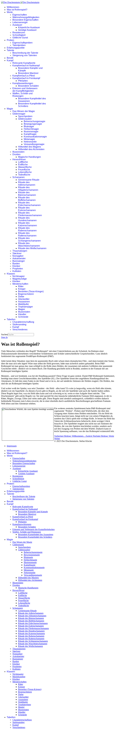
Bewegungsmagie (33, 124)
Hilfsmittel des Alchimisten (31, 149)
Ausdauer (17, 25)
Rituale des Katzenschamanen (27, 224)
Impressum (12, 446)
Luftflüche (23, 162)
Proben (10, 40)
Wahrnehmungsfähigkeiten (25, 17)
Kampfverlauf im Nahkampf (26, 65)
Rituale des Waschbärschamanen (29, 244)
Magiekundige (19, 279)
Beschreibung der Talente (25, 53)
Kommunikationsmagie (35, 136)
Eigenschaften (19, 15)
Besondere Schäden (28, 86)
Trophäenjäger (25, 306)
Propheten (17, 268)
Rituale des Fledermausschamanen (30, 214)
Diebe (21, 296)
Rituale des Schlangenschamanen (29, 239)
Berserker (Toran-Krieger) (31, 291)
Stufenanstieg (19, 324)
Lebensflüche (25, 172)
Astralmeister (19, 258)
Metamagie (29, 139)
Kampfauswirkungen (22, 83)
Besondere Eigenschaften (25, 20)
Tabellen (11, 319)
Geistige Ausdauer (27, 30)
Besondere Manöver (28, 73)
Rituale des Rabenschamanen (27, 229)
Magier (21, 309)
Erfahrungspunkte (16, 48)
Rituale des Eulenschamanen (27, 208)
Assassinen (24, 301)
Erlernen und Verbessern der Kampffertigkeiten (24, 89)
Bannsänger (18, 261)
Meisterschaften (20, 284)
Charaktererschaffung (23, 322)
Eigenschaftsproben (22, 42)
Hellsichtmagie (31, 129)
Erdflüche (23, 164)
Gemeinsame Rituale (28, 180)
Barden (16, 263)
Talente (10, 50)
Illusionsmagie (31, 131)
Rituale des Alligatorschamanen (28, 188)
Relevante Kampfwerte (23, 63)
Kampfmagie (30, 134)
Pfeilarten (23, 81)
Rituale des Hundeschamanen (27, 219)
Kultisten (16, 271)
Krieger (21, 289)
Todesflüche (24, 174)
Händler (22, 314)
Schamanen (18, 177)
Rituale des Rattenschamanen (27, 234)
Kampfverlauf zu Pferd (23, 75)
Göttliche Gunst (20, 37)
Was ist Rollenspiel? (17, 9)
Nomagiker (17, 256)
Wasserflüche (25, 167)
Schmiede (23, 317)
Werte (10, 12)
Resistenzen (18, 32)
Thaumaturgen (19, 251)
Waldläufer (23, 304)
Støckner (17, 253)
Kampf (10, 60)
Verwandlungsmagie (34, 144)
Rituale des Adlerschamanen (26, 183)
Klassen (11, 273)
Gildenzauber (25, 119)
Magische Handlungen (29, 157)
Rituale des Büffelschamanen (27, 198)
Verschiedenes (19, 329)
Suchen (4, 334)
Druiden (16, 154)
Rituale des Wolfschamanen (32, 248)
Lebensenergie (20, 22)
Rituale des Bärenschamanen (27, 193)
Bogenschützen (26, 294)
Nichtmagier (18, 276)
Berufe (10, 58)
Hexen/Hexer (19, 159)
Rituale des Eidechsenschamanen (29, 203)
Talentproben (19, 45)
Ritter (20, 286)
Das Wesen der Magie (23, 111)
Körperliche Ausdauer (29, 27)
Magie (10, 108)
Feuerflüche (24, 169)
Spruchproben (25, 116)
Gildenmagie (18, 114)
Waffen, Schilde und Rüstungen (22, 94)
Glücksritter (23, 299)
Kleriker (16, 266)
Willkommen (13, 7)
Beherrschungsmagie (34, 121)
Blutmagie (29, 126)
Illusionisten (18, 152)
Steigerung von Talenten (24, 55)
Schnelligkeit (18, 35)
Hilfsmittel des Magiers (29, 147)
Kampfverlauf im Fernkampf (26, 78)
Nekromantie (30, 141)
